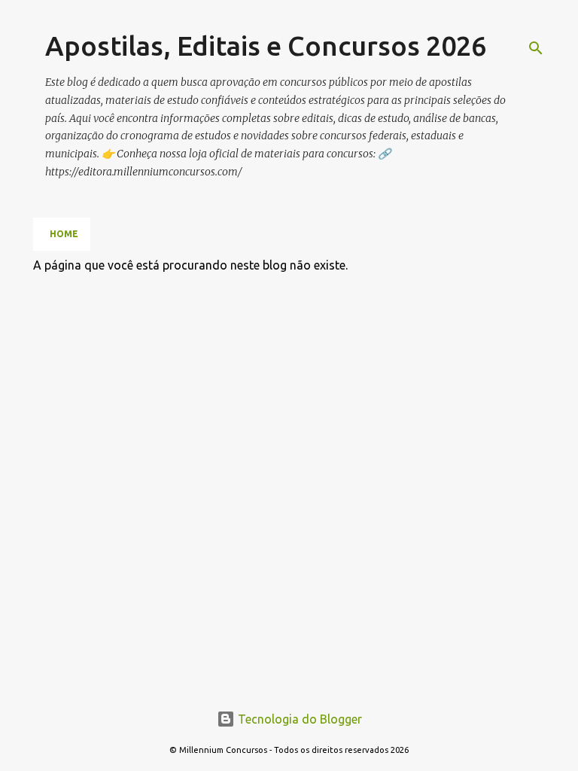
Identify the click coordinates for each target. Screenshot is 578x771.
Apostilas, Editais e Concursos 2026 (265, 45)
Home (64, 234)
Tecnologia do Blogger (298, 719)
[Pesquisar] (536, 48)
